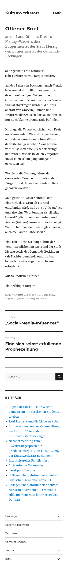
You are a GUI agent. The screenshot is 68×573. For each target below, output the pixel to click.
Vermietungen (15, 542)
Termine (11, 533)
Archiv (9, 550)
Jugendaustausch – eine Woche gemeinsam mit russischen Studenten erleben (35, 411)
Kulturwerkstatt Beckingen (20, 294)
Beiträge (11, 516)
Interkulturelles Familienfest (29, 460)
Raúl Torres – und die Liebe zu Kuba (34, 421)
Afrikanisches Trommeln (26, 465)
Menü (57, 12)
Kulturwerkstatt (22, 12)
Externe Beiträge (17, 524)
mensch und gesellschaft (32, 298)
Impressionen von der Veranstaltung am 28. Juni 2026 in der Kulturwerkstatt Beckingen (34, 431)
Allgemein (11, 298)
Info (8, 559)
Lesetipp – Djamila (22, 470)
